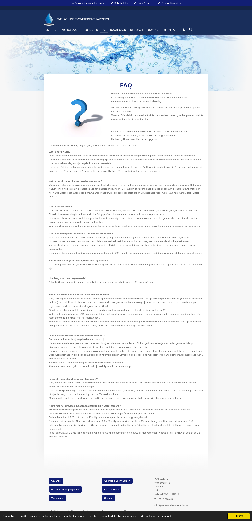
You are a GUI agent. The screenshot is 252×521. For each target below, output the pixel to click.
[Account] (183, 29)
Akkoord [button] (239, 516)
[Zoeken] (190, 29)
